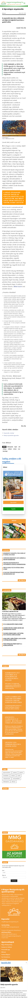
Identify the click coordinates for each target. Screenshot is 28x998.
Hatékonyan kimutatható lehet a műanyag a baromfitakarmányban (14, 558)
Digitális (13, 509)
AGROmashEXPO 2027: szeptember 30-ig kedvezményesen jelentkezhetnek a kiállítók (12, 676)
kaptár (15, 447)
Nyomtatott (13, 502)
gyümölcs (21, 772)
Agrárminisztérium (6, 772)
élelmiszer (13, 781)
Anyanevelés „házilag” (9, 433)
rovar (19, 449)
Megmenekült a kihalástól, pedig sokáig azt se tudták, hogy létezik (14, 554)
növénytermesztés (6, 778)
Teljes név (4, 875)
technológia (5, 451)
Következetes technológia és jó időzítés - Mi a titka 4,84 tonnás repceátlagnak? (13, 720)
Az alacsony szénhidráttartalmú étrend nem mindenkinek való (13, 573)
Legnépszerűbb (6, 590)
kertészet (13, 775)
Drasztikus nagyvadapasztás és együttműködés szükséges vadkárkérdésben (14, 563)
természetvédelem (16, 778)
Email (3, 870)
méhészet (10, 449)
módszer (15, 449)
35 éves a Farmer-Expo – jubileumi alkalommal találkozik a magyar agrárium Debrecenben (13, 700)
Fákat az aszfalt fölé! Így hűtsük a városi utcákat (13, 568)
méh (19, 447)
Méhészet (4, 13)
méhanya (4, 449)
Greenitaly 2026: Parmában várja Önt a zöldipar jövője (13, 744)
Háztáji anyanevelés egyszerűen (11, 435)
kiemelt (19, 775)
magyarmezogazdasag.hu (14, 2)
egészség (15, 772)
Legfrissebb (6, 550)
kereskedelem (6, 775)
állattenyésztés (10, 447)
